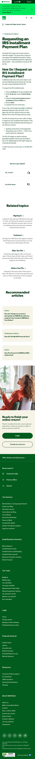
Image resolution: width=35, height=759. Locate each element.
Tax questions (7, 676)
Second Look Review (9, 517)
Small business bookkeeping (12, 551)
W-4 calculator (7, 599)
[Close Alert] (32, 9)
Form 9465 (21, 108)
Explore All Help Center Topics (15, 24)
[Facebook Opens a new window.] (9, 735)
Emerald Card (6, 648)
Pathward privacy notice (10, 625)
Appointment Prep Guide (10, 588)
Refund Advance (8, 656)
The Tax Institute (8, 722)
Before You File (17, 268)
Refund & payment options (11, 591)
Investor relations (8, 719)
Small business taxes (9, 549)
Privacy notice (7, 619)
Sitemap (5, 685)
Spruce (4, 645)
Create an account (17, 444)
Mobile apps (6, 580)
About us (5, 702)
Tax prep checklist (8, 585)
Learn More (6, 12)
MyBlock (5, 577)
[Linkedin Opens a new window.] (25, 735)
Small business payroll (9, 554)
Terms (4, 617)
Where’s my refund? (9, 596)
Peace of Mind (7, 520)
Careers (5, 708)
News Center (6, 716)
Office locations (7, 679)
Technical (17, 235)
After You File (17, 251)
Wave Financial (7, 560)
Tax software (6, 515)
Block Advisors (7, 546)
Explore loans (6, 642)
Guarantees (6, 724)
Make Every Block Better (10, 705)
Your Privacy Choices (23, 755)
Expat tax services (8, 528)
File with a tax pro (8, 509)
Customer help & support (10, 674)
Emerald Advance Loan (10, 653)
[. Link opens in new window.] (8, 755)
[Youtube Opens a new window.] (20, 735)
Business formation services (11, 557)
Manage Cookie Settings (10, 622)
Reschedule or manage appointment (14, 503)
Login (17, 436)
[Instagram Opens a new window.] (15, 735)
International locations (10, 682)
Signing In (17, 216)
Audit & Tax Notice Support (11, 526)
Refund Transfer (7, 651)
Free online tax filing (9, 512)
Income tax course (8, 713)
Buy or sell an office (8, 710)
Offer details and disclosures (13, 458)
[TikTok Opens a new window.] (4, 735)
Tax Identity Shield (8, 523)
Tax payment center (9, 594)
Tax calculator (7, 583)
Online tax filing (7, 506)
